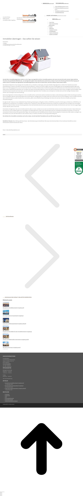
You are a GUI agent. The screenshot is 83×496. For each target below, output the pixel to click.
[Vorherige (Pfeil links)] (0, 494)
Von (25, 132)
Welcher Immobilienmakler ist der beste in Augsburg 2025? (16, 339)
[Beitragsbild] (6, 306)
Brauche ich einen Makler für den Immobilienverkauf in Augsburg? (17, 331)
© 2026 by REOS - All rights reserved (8, 404)
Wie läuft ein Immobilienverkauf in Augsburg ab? (13, 307)
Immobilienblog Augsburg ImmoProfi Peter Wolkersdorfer (15, 132)
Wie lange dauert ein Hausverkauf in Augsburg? (13, 315)
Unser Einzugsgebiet (7, 363)
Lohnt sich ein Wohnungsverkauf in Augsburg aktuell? (14, 323)
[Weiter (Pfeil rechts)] (1, 494)
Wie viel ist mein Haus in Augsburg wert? (11, 347)
